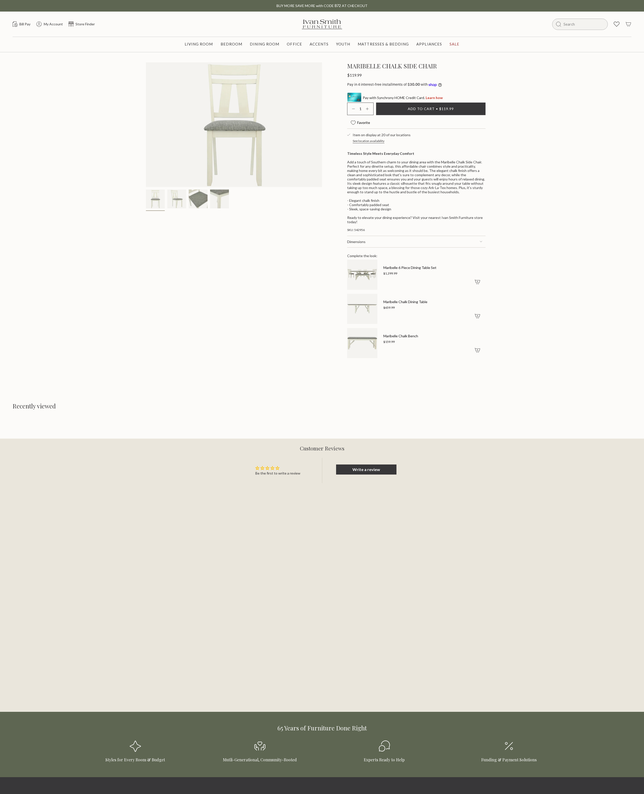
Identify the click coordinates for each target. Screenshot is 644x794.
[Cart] (628, 24)
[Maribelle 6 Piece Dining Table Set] (362, 275)
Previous (146, 113)
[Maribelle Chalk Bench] (362, 343)
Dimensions (356, 242)
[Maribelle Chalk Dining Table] (362, 309)
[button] (199, 44)
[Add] (477, 282)
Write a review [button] (366, 469)
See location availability (368, 141)
